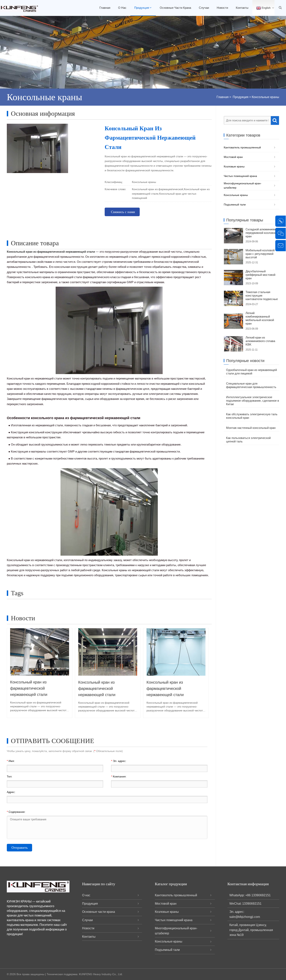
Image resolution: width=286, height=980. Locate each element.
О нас (122, 7)
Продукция (141, 7)
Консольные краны (265, 97)
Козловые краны (234, 166)
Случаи (204, 7)
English (266, 7)
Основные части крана (175, 7)
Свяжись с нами (123, 212)
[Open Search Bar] (280, 8)
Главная (104, 7)
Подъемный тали (235, 204)
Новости (222, 7)
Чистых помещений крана (240, 176)
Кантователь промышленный (242, 147)
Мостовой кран (233, 156)
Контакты (242, 7)
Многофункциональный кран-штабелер (242, 185)
